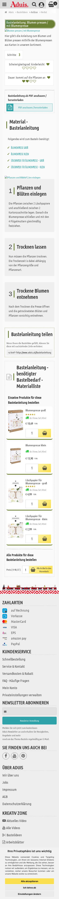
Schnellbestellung (13, 659)
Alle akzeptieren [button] (29, 881)
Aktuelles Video (16, 821)
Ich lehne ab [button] (29, 887)
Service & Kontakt (13, 666)
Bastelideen (14, 835)
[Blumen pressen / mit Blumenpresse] (29, 30)
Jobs (5, 782)
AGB (5, 797)
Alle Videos (13, 828)
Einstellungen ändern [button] (29, 894)
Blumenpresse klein (20, 154)
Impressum (9, 789)
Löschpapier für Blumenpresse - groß (27, 160)
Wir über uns (10, 775)
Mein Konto (9, 688)
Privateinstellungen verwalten (22, 695)
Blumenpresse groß (19, 147)
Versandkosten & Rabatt (17, 673)
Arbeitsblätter (15, 842)
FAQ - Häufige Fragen (15, 681)
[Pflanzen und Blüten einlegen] (22, 177)
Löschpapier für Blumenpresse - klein (28, 167)
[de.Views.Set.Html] (44, 433)
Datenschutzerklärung (16, 804)
